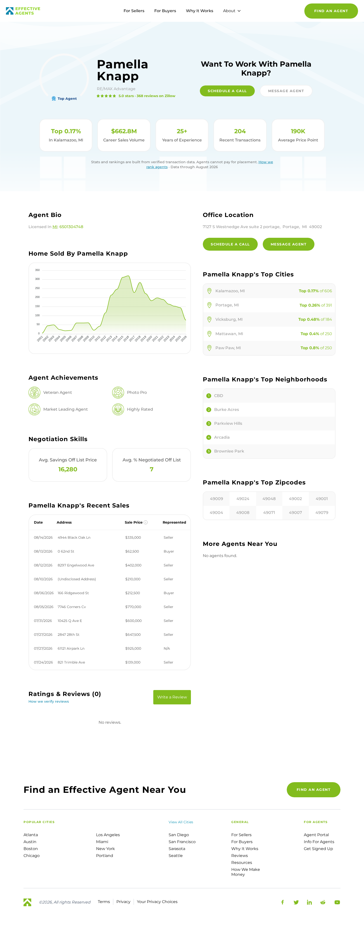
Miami (102, 841)
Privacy (123, 901)
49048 (269, 498)
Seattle (176, 855)
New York (105, 848)
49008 (242, 512)
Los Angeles (108, 834)
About (229, 10)
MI (54, 226)
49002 (295, 498)
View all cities (181, 822)
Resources (241, 862)
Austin (30, 841)
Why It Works (199, 10)
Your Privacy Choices (157, 901)
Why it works (244, 848)
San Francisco (182, 841)
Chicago (32, 855)
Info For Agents (319, 841)
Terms (104, 901)
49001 (322, 498)
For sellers (241, 834)
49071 (269, 512)
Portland (104, 855)
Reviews (239, 855)
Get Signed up (318, 848)
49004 (216, 512)
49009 (216, 498)
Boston (31, 848)
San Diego (179, 834)
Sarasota (177, 848)
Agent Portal (316, 834)
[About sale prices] (146, 522)
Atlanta (31, 834)
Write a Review (172, 697)
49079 (321, 512)
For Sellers (134, 10)
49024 (242, 498)
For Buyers (165, 10)
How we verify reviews (48, 701)
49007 (295, 512)
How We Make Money (245, 872)
